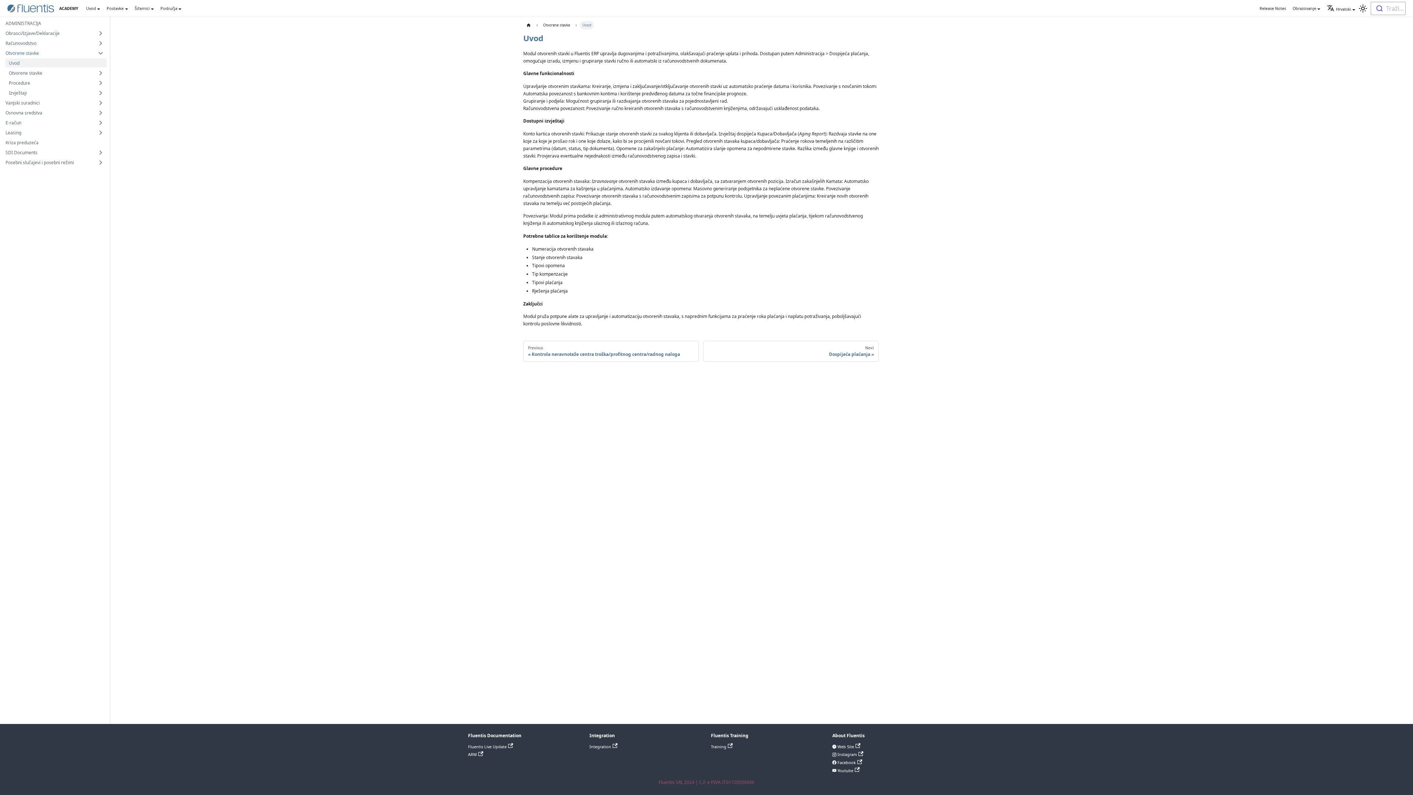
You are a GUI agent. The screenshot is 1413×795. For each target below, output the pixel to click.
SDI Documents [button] (22, 152)
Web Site (845, 746)
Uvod (14, 63)
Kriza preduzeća (22, 142)
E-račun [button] (13, 123)
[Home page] (528, 25)
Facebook (846, 762)
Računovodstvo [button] (21, 43)
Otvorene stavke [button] (22, 53)
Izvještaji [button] (18, 93)
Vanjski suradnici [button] (23, 103)
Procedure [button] (19, 83)
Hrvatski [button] (1343, 9)
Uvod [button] (91, 8)
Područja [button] (168, 8)
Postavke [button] (115, 8)
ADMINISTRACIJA (23, 23)
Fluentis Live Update (487, 746)
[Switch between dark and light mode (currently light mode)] (1363, 8)
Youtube (844, 770)
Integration (600, 746)
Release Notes (1273, 8)
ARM (472, 754)
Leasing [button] (13, 133)
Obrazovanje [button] (1304, 8)
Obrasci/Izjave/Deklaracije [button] (33, 33)
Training (718, 746)
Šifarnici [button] (142, 8)
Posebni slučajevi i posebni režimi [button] (40, 162)
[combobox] (1388, 8)
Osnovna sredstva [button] (24, 113)
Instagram (846, 754)
